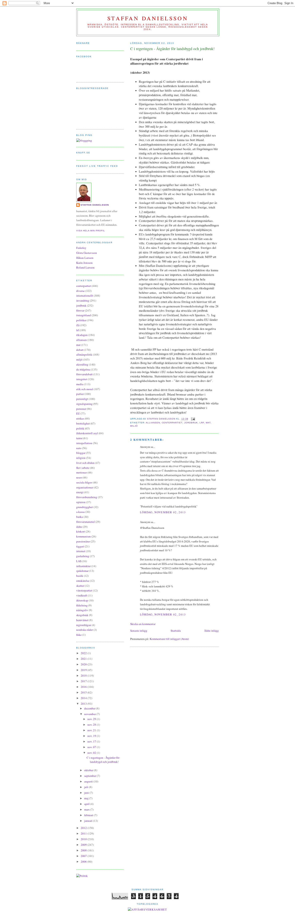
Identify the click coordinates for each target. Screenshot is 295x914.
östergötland (83, 315)
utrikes (80, 418)
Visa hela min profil (90, 230)
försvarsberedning (86, 497)
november (90, 714)
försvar (80, 310)
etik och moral (84, 389)
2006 (84, 861)
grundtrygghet (84, 507)
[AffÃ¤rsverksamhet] (147, 909)
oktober (89, 770)
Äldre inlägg (211, 631)
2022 (84, 653)
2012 (84, 828)
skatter (80, 586)
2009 (84, 845)
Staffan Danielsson (147, 18)
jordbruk (191, 422)
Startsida (176, 631)
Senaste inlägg (138, 631)
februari (89, 815)
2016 (84, 687)
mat (208, 422)
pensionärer (83, 541)
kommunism (83, 536)
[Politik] (82, 876)
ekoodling (82, 364)
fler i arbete (82, 468)
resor (79, 477)
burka (79, 517)
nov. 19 (92, 736)
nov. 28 (92, 724)
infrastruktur (83, 566)
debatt (80, 350)
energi (80, 492)
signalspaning (84, 404)
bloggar (80, 453)
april (87, 804)
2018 (84, 675)
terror (79, 438)
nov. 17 (92, 741)
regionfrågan (83, 625)
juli (86, 787)
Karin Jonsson (84, 263)
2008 (84, 850)
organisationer (84, 487)
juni (87, 793)
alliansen (153, 422)
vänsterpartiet (84, 590)
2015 (84, 692)
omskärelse (82, 581)
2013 (84, 704)
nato (78, 448)
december (90, 708)
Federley (81, 248)
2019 (84, 670)
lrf (202, 422)
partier (80, 394)
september (90, 776)
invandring (82, 300)
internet (80, 551)
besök (79, 576)
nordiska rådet (84, 630)
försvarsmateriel (85, 522)
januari (88, 821)
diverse (80, 291)
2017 (84, 681)
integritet (81, 379)
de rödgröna (83, 369)
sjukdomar (82, 571)
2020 (84, 664)
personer (81, 409)
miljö (134, 426)
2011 (84, 833)
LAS (78, 561)
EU (78, 413)
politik (80, 428)
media (79, 384)
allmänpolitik (84, 354)
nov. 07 (92, 747)
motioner (81, 472)
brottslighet (83, 423)
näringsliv (82, 610)
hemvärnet (82, 620)
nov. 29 (92, 719)
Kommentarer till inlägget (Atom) (169, 639)
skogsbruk (82, 615)
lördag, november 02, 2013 (163, 512)
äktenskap (82, 600)
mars (87, 809)
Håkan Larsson (85, 258)
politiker (81, 320)
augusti (89, 781)
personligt (82, 399)
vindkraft (81, 595)
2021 (84, 659)
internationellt (84, 295)
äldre (79, 527)
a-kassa (80, 512)
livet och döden (85, 463)
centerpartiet (172, 422)
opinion (81, 502)
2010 (84, 839)
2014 (84, 698)
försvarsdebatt (84, 374)
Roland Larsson (85, 267)
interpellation (84, 443)
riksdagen (82, 335)
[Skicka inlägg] (193, 419)
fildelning (82, 605)
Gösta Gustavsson (86, 253)
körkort (80, 531)
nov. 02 (92, 753)
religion (81, 458)
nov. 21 (92, 730)
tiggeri (80, 546)
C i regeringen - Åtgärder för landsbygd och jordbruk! (103, 760)
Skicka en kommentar (142, 624)
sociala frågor (84, 482)
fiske (79, 635)
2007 (84, 856)
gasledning (82, 556)
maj (86, 798)
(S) (77, 325)
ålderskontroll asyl (87, 433)
